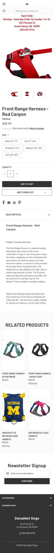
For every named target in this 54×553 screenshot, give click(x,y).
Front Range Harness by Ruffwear (13, 375)
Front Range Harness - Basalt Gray (40, 375)
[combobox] (27, 11)
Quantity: (7, 167)
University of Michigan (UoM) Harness (10, 436)
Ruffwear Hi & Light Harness (39, 435)
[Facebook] (3, 203)
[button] (36, 128)
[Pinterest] (19, 203)
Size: (4, 135)
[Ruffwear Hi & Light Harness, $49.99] (40, 409)
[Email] (8, 203)
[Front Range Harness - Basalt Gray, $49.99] (40, 350)
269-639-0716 (28, 533)
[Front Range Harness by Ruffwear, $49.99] (14, 350)
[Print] (14, 203)
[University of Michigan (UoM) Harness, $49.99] (14, 409)
